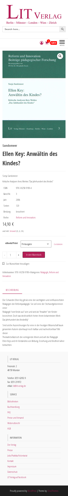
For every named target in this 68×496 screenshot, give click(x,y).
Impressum (11, 466)
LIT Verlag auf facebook (16, 477)
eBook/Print (11, 243)
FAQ (9, 412)
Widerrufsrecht (13, 423)
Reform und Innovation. (26, 217)
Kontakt (10, 461)
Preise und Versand (15, 417)
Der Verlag (11, 444)
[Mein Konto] (41, 43)
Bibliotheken (12, 401)
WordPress (32, 490)
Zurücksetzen (58, 244)
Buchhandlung (13, 406)
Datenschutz (12, 471)
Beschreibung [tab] (12, 290)
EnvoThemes (53, 490)
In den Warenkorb (33, 254)
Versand (13, 231)
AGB (9, 428)
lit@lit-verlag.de (19, 385)
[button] (60, 56)
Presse (10, 450)
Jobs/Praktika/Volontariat (17, 455)
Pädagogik (44, 272)
